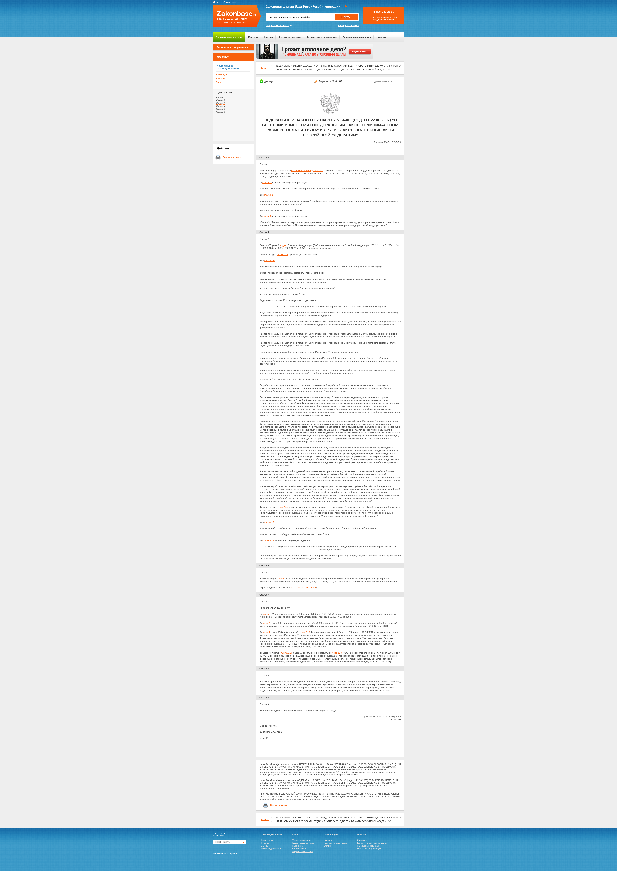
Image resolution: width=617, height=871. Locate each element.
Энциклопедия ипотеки (229, 37)
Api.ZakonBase (299, 849)
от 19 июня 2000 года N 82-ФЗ (307, 170)
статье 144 (269, 522)
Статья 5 (220, 109)
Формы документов (290, 37)
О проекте (362, 840)
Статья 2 (220, 100)
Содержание (223, 92)
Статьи (327, 846)
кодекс (283, 245)
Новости (381, 37)
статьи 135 (282, 507)
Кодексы (253, 37)
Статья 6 (220, 112)
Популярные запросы (277, 25)
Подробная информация (382, 82)
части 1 (282, 578)
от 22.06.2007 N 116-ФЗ (303, 587)
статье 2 (268, 194)
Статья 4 (220, 106)
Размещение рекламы (368, 846)
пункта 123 (336, 653)
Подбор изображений (302, 851)
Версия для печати (232, 157)
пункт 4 (266, 632)
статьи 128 (304, 632)
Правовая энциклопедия (357, 37)
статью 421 (268, 540)
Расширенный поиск (348, 25)
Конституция (222, 75)
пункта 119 (286, 653)
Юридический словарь (303, 843)
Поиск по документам (271, 849)
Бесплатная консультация (322, 37)
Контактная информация (369, 849)
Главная (265, 68)
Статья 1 (220, 97)
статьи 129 (282, 254)
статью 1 (267, 182)
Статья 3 (220, 103)
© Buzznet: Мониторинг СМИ (227, 853)
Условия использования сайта (371, 843)
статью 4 (267, 614)
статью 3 (267, 216)
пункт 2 (266, 623)
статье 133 (269, 260)
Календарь (297, 846)
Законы (268, 37)
